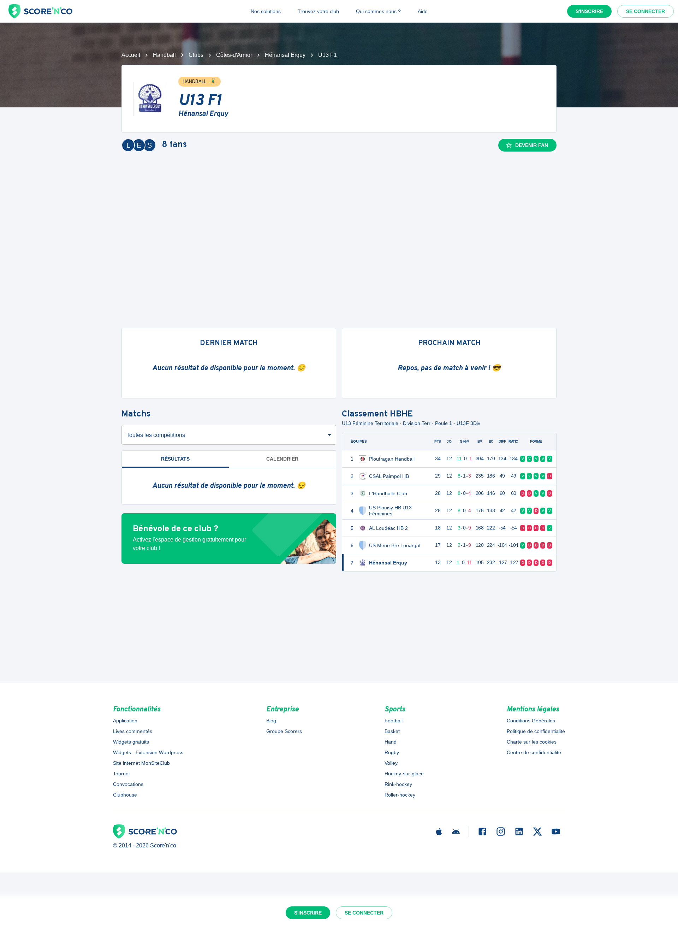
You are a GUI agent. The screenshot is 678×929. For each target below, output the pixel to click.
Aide (423, 11)
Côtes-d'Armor (234, 55)
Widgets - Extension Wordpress (148, 752)
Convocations (128, 784)
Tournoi (121, 773)
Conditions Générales (531, 720)
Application (125, 720)
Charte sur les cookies (532, 742)
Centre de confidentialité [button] (534, 752)
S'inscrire (589, 11)
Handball (164, 55)
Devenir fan (531, 145)
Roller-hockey (400, 795)
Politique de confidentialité (536, 731)
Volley (391, 763)
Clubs (196, 55)
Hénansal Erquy (285, 55)
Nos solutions (266, 11)
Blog (271, 720)
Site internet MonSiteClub (141, 763)
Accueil (130, 55)
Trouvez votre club (318, 11)
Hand (391, 742)
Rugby (392, 752)
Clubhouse (125, 795)
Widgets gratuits (131, 742)
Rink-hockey (398, 784)
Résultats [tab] (175, 459)
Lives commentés (132, 731)
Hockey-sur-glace (404, 773)
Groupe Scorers (284, 731)
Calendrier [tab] (282, 459)
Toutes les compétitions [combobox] (155, 435)
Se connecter (645, 11)
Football (394, 720)
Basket (392, 731)
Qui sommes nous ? (378, 11)
